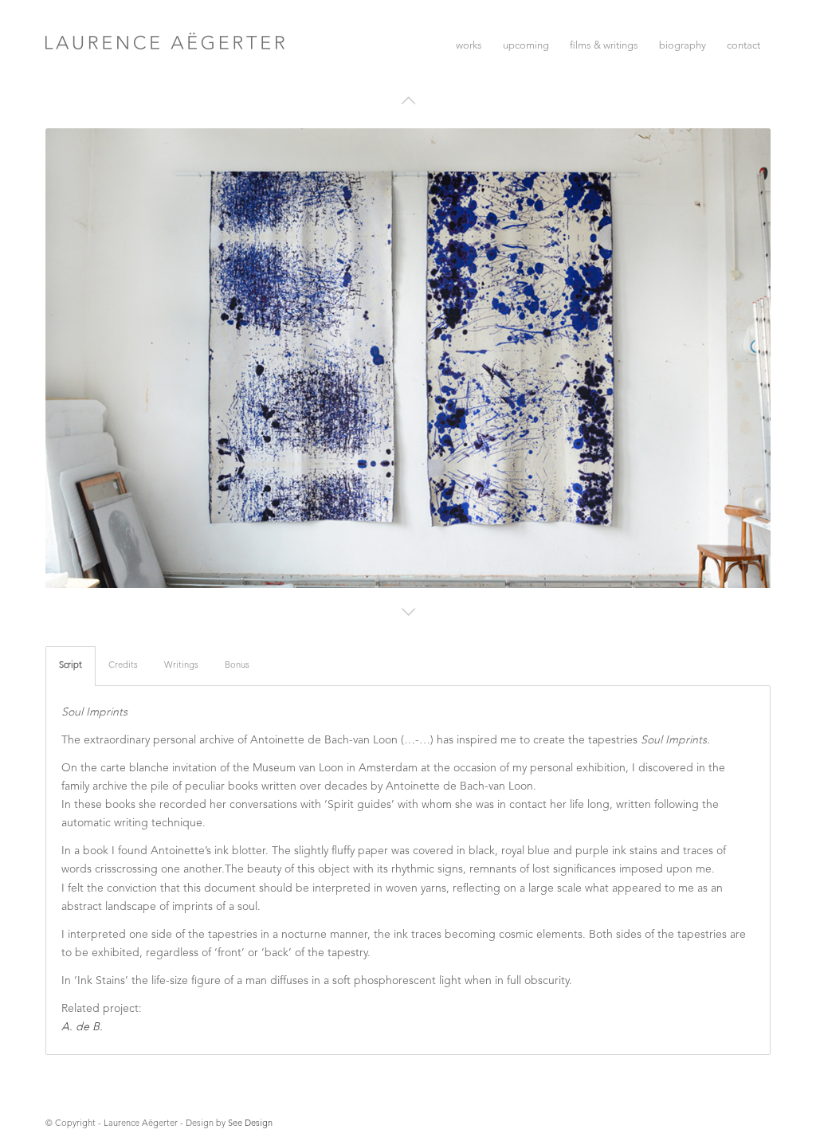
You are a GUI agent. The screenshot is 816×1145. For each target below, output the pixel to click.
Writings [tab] (181, 665)
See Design (250, 1124)
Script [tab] (70, 665)
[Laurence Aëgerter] (164, 79)
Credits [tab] (123, 665)
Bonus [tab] (237, 665)
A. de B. (82, 1027)
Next (746, 347)
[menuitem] (468, 46)
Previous (70, 347)
